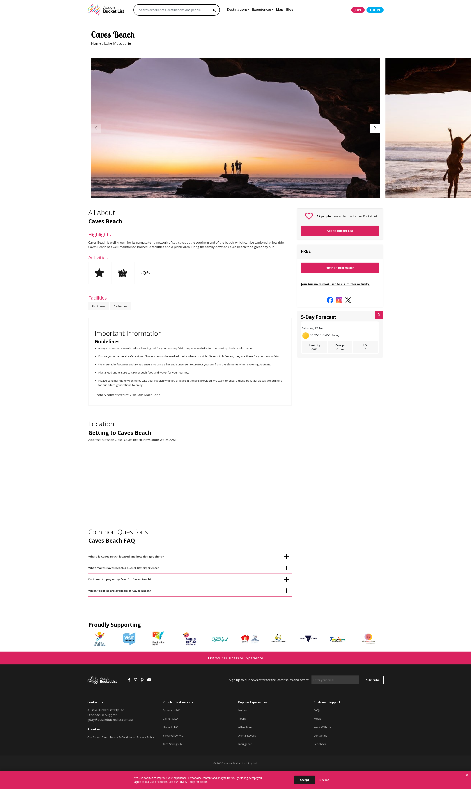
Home (96, 43)
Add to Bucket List (340, 231)
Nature (242, 710)
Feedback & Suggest (102, 715)
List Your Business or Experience (235, 658)
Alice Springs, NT (173, 744)
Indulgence (245, 744)
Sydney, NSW (171, 710)
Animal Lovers (247, 735)
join (358, 10)
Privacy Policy (145, 737)
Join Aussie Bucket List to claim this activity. (335, 284)
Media (317, 718)
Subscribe (373, 680)
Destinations (237, 9)
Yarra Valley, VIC (173, 735)
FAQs (317, 710)
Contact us (320, 735)
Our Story (93, 737)
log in (375, 10)
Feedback (320, 744)
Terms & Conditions (122, 737)
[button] (375, 128)
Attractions (245, 727)
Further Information (340, 268)
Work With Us (322, 727)
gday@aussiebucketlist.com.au (110, 719)
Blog (289, 9)
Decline (324, 780)
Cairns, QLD (170, 718)
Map (279, 9)
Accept (304, 780)
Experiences (262, 9)
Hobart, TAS (170, 727)
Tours (242, 718)
